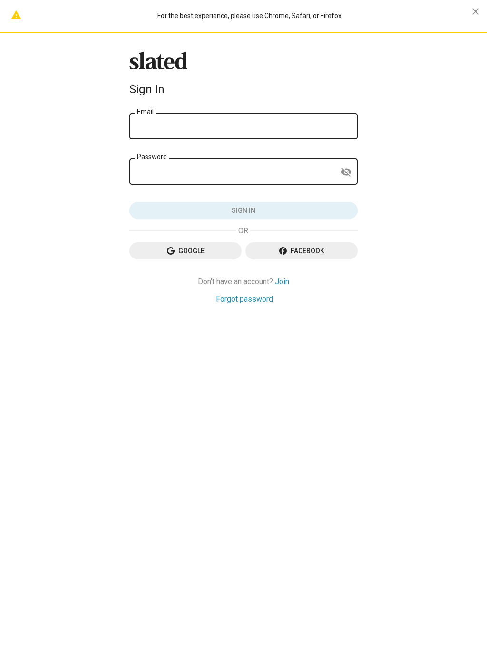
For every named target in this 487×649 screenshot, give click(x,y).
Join (282, 281)
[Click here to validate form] (243, 210)
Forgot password (244, 299)
